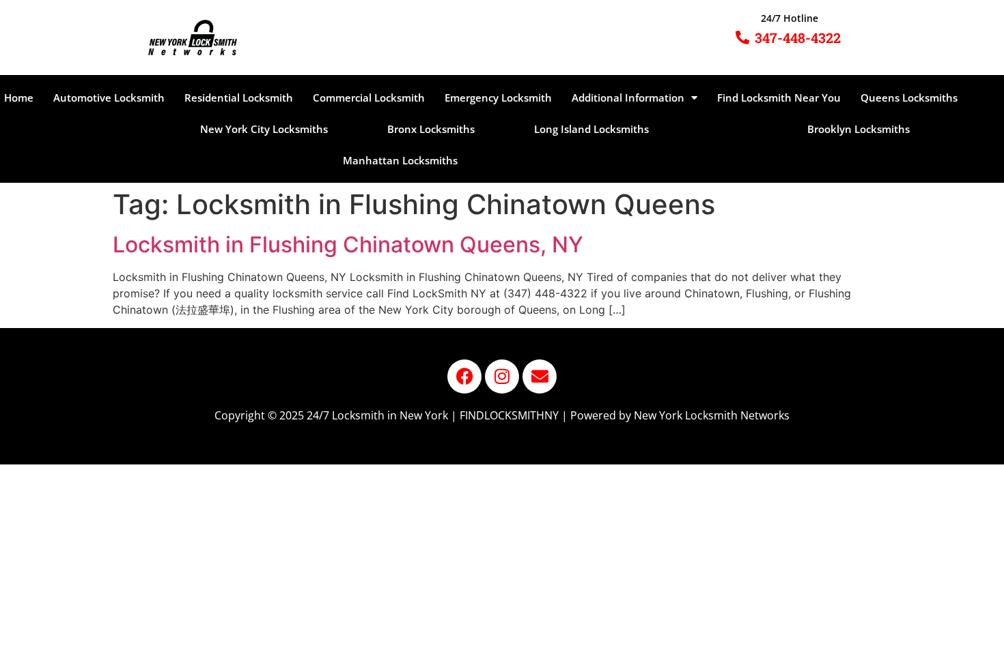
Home (18, 97)
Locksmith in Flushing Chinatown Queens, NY (348, 244)
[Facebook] (464, 376)
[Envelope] (539, 376)
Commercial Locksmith (369, 97)
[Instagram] (502, 376)
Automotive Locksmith (109, 97)
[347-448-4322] (742, 37)
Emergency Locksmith (498, 97)
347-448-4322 (798, 37)
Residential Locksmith (238, 97)
